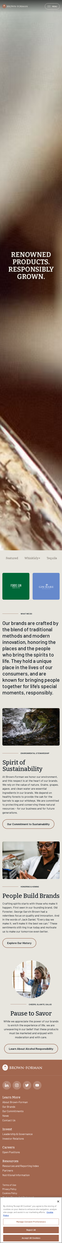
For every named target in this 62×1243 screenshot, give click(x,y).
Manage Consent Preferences (30, 1221)
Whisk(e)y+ (32, 878)
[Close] (58, 1201)
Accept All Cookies (31, 1238)
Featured (12, 878)
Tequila (52, 878)
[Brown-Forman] (15, 6)
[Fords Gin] (15, 905)
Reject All (31, 1230)
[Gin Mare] (46, 905)
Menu (54, 6)
